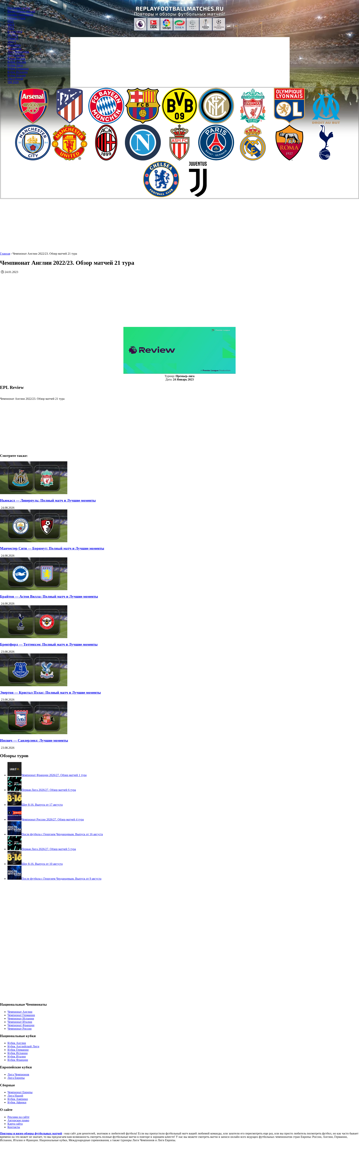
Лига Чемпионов (18, 51)
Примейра (14, 45)
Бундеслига (14, 31)
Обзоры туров (16, 18)
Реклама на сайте (18, 1117)
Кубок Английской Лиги (23, 1046)
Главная (5, 253)
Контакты (13, 1127)
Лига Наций (15, 78)
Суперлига (14, 48)
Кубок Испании (17, 72)
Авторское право (18, 1120)
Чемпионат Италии (19, 1021)
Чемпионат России (19, 1028)
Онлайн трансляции (20, 14)
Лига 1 (11, 41)
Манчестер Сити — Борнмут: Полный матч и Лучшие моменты (52, 548)
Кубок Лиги (15, 65)
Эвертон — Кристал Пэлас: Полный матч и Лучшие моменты (50, 692)
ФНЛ (10, 24)
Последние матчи (18, 8)
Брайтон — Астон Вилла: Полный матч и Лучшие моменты (49, 596)
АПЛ (10, 28)
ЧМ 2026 (13, 82)
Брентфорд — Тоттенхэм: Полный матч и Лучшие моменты (49, 644)
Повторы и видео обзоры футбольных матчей (31, 1133)
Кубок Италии (16, 75)
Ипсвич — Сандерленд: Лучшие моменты (34, 740)
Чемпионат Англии (19, 1011)
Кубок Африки (16, 1102)
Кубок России (16, 58)
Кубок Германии (18, 68)
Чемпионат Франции (20, 1025)
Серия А (12, 38)
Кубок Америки (17, 1099)
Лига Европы (16, 55)
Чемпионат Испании (20, 1018)
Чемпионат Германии (21, 1015)
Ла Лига (12, 35)
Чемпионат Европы (20, 1092)
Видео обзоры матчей (21, 11)
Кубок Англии (16, 61)
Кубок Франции (17, 1059)
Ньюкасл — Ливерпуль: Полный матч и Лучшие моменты (48, 500)
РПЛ (10, 21)
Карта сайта (15, 1123)
